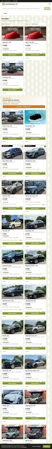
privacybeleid (23, 447)
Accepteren (46, 446)
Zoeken (47, 8)
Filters (5, 13)
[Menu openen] (49, 4)
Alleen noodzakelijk (36, 446)
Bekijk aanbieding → (12, 54)
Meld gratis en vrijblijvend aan (23, 106)
